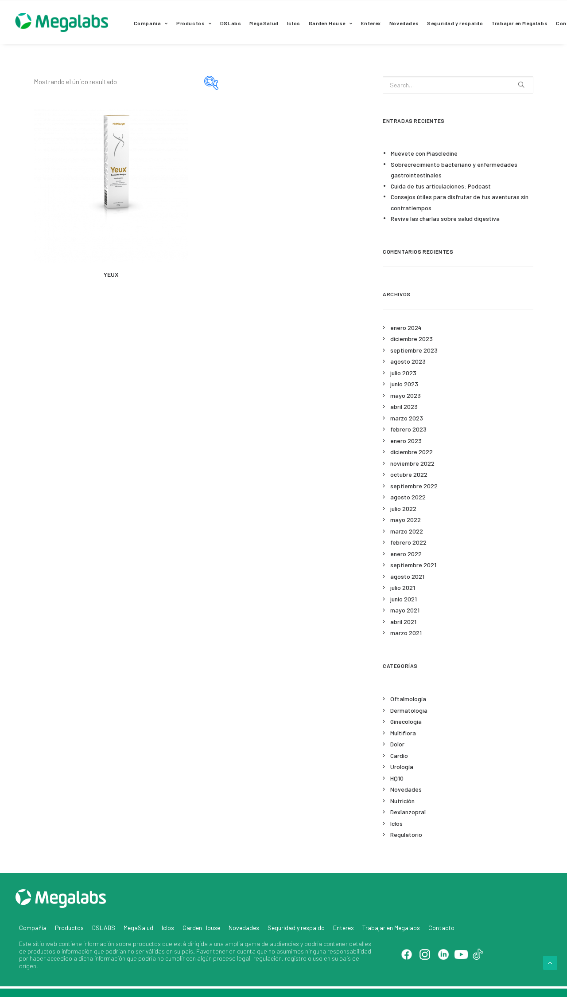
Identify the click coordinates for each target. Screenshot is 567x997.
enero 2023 (406, 440)
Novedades (404, 23)
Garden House (327, 23)
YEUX (111, 274)
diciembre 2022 (411, 451)
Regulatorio (406, 834)
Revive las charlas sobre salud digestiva (445, 218)
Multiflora (403, 733)
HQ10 (397, 778)
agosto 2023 (408, 361)
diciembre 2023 (411, 338)
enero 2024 (406, 327)
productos (147, 943)
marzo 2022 (406, 531)
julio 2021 (402, 587)
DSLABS (103, 927)
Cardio (399, 755)
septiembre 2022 (414, 486)
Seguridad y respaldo (455, 23)
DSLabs (230, 23)
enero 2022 (406, 553)
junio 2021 (403, 599)
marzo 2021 (406, 632)
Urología (401, 766)
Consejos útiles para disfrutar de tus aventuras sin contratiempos (459, 202)
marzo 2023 (406, 418)
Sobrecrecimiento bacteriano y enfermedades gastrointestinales (454, 170)
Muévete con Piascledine (424, 153)
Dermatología (408, 710)
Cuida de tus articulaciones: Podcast (441, 186)
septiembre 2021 (413, 565)
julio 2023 (403, 373)
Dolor (397, 744)
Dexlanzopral (408, 812)
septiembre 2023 (414, 350)
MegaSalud (263, 23)
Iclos (293, 23)
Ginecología (406, 721)
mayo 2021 (404, 610)
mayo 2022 (405, 519)
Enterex (371, 23)
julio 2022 (403, 508)
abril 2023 (404, 406)
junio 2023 (404, 384)
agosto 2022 (408, 497)
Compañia (147, 23)
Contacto (441, 927)
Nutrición (402, 801)
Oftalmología (408, 699)
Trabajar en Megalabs (519, 23)
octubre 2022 (408, 474)
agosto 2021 (407, 576)
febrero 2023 (408, 429)
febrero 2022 (408, 542)
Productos (190, 23)
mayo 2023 (405, 395)
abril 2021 (403, 621)
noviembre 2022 (412, 463)
